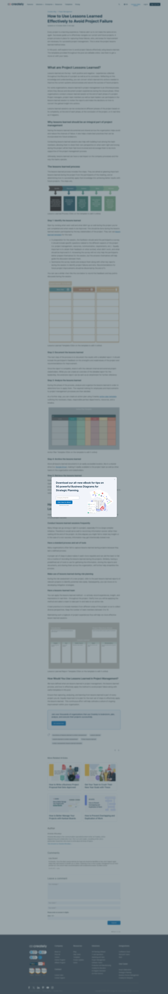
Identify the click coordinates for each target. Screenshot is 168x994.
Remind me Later (64, 505)
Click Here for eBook (64, 502)
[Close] (114, 479)
